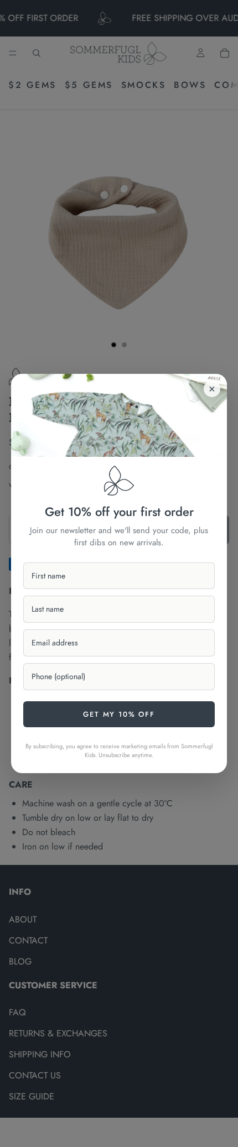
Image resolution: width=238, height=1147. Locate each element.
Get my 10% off (118, 714)
